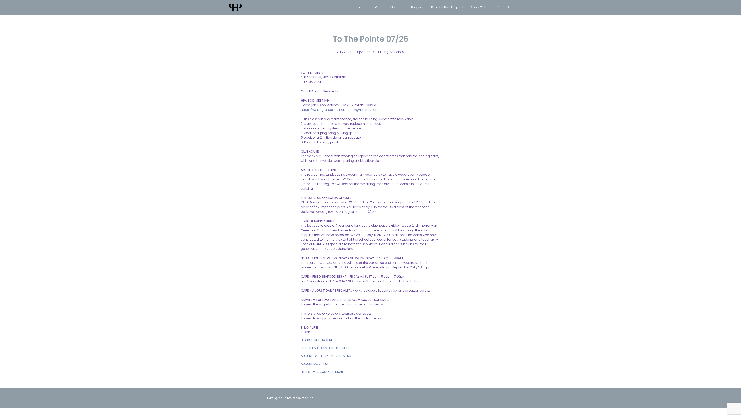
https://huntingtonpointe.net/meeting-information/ (340, 110)
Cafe (379, 7)
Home (363, 7)
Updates (363, 52)
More (503, 7)
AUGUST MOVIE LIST (315, 364)
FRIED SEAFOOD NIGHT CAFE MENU (325, 348)
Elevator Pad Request (447, 7)
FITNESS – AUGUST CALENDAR (322, 372)
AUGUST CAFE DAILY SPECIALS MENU (326, 356)
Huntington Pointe (390, 52)
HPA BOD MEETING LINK (317, 340)
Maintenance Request (407, 7)
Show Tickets (480, 7)
